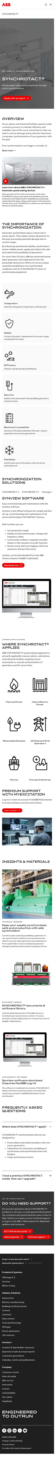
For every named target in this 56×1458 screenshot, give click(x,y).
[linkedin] (15, 1430)
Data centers (8, 1318)
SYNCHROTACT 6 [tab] (10, 492)
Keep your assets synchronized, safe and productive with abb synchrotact (24, 928)
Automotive (8, 1298)
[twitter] (20, 1430)
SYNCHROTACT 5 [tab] (30, 492)
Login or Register (10, 810)
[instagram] (9, 1430)
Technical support (36, 1237)
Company (7, 1367)
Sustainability (8, 1393)
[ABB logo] (6, 4)
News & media (9, 1376)
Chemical (6, 1314)
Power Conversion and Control (15, 1259)
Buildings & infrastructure (14, 1306)
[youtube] (25, 1430)
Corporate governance (13, 1355)
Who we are (7, 1380)
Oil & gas (6, 1327)
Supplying (7, 1401)
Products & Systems (12, 1272)
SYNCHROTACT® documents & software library (23, 1007)
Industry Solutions (11, 1293)
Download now (11, 565)
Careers (6, 1388)
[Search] (46, 4)
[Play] (5, 181)
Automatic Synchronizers (13, 1263)
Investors (6, 1342)
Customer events (10, 1372)
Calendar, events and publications (18, 1360)
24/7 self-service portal (15, 1231)
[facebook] (4, 1430)
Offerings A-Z (8, 1277)
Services (6, 1281)
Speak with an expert (14, 98)
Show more (7, 150)
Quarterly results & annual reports (18, 1351)
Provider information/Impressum (16, 1448)
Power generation (11, 1331)
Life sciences (8, 1335)
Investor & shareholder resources (18, 1347)
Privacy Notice (8, 1444)
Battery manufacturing (13, 1302)
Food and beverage (11, 1322)
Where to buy (8, 1285)
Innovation (7, 1384)
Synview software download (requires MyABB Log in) (22, 1082)
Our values (7, 1397)
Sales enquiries (11, 1237)
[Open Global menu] (50, 4)
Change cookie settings (12, 1441)
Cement (6, 1310)
